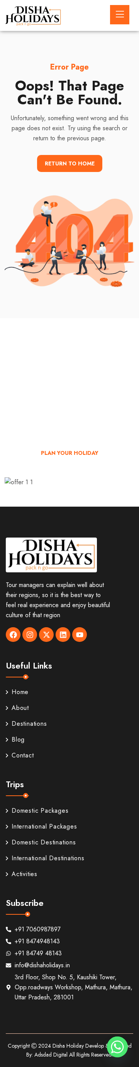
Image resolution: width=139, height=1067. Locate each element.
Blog (18, 739)
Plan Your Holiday (69, 453)
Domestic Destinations (44, 842)
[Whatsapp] (117, 1046)
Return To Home (70, 163)
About (20, 707)
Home (20, 692)
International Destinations (48, 858)
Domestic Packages (40, 810)
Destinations (29, 723)
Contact (23, 755)
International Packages (44, 826)
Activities (24, 874)
